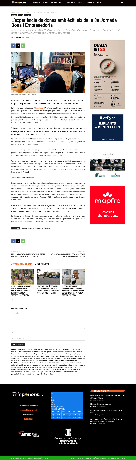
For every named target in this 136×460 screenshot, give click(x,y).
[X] (18, 45)
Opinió (80, 2)
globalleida (39, 228)
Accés (123, 458)
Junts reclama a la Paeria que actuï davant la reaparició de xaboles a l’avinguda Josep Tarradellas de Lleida (21, 290)
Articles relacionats (21, 264)
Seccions (69, 2)
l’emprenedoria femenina (67, 103)
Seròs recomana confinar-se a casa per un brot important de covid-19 (68, 255)
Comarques (56, 2)
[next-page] (16, 299)
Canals (89, 2)
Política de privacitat (99, 458)
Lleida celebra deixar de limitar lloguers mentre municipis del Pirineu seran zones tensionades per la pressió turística (73, 290)
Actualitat (14, 15)
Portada (36, 2)
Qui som (73, 458)
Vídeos (99, 2)
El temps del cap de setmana (100, 404)
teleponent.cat (65, 367)
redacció (93, 400)
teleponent (17, 37)
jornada (47, 228)
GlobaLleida (38, 108)
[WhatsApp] (23, 45)
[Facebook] (13, 45)
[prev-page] (12, 299)
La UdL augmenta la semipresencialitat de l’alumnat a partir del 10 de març (28, 255)
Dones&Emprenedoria (27, 228)
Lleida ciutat (27, 15)
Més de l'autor (42, 264)
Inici (12, 12)
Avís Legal (88, 458)
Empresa (18, 12)
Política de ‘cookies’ (113, 458)
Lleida (45, 2)
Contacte (80, 458)
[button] (122, 3)
